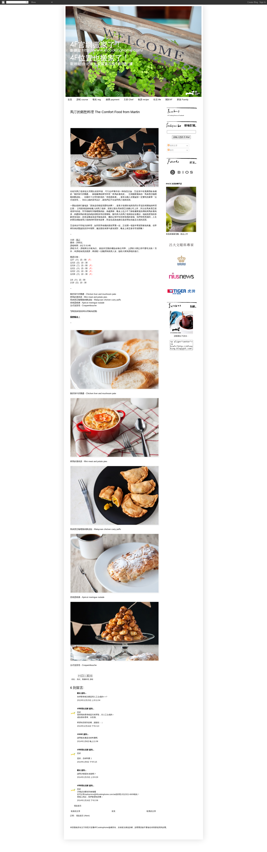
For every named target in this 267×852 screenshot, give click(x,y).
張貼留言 (77, 806)
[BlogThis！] (82, 675)
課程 (91, 679)
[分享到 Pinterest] (91, 675)
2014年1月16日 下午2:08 (87, 800)
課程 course (82, 99)
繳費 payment (112, 99)
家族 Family (182, 99)
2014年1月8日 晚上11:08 (87, 741)
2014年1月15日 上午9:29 (87, 777)
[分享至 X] (85, 675)
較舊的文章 (151, 811)
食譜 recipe (143, 99)
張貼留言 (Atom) (83, 816)
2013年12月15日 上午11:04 (88, 700)
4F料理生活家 (83, 709)
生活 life (157, 99)
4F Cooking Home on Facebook (175, 115)
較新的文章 (75, 811)
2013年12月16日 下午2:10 (88, 726)
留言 (172, 150)
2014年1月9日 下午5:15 (87, 762)
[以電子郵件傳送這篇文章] (79, 675)
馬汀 (78, 240)
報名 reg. (97, 99)
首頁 (70, 99)
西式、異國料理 (83, 679)
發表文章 (173, 145)
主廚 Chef (128, 99)
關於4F (168, 99)
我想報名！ (75, 317)
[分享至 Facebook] (88, 675)
